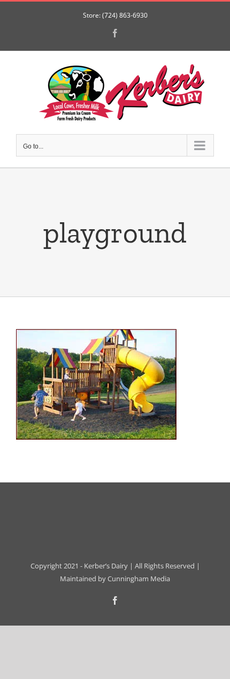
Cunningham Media (139, 578)
